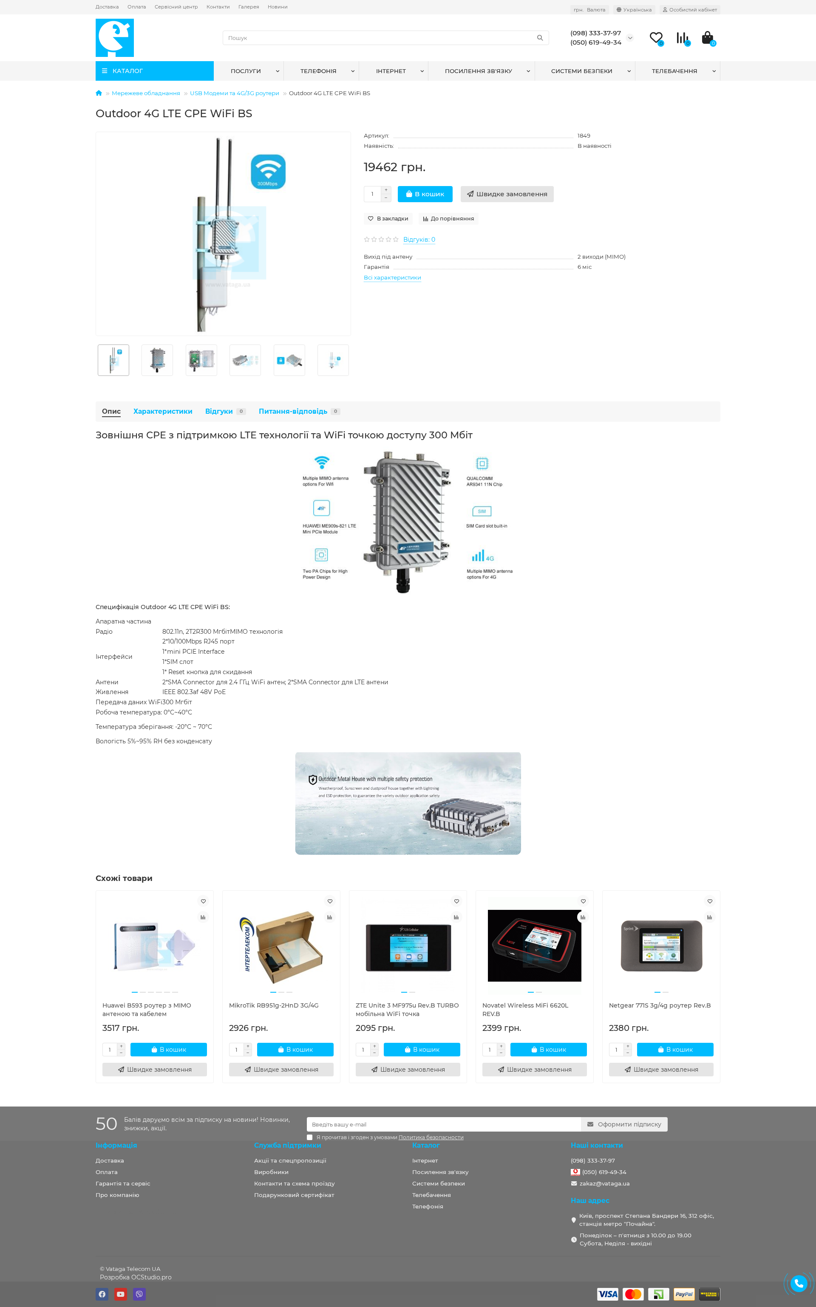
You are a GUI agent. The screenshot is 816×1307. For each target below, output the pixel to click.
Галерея (248, 7)
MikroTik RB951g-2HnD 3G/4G (274, 1005)
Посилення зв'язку (478, 71)
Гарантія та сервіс (123, 1183)
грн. (590, 10)
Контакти (218, 7)
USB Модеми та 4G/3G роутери (234, 93)
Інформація (116, 1145)
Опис (111, 411)
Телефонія (318, 71)
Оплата (137, 7)
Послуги (246, 71)
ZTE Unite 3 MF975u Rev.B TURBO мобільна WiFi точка (407, 1010)
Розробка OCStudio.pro (136, 1277)
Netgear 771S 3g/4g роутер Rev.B (660, 1005)
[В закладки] (203, 901)
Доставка (107, 7)
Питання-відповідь (298, 411)
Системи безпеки (581, 71)
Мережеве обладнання (146, 93)
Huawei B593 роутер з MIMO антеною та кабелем (146, 1010)
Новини (278, 7)
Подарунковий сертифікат (294, 1194)
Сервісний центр (176, 7)
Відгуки (224, 411)
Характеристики (163, 411)
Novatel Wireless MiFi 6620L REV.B (525, 1010)
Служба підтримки (287, 1145)
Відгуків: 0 (419, 239)
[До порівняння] (203, 917)
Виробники (271, 1172)
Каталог (426, 1145)
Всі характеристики (392, 277)
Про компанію (117, 1194)
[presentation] (96, 360)
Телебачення (674, 71)
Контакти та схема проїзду (294, 1183)
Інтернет (391, 71)
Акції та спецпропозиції (290, 1160)
